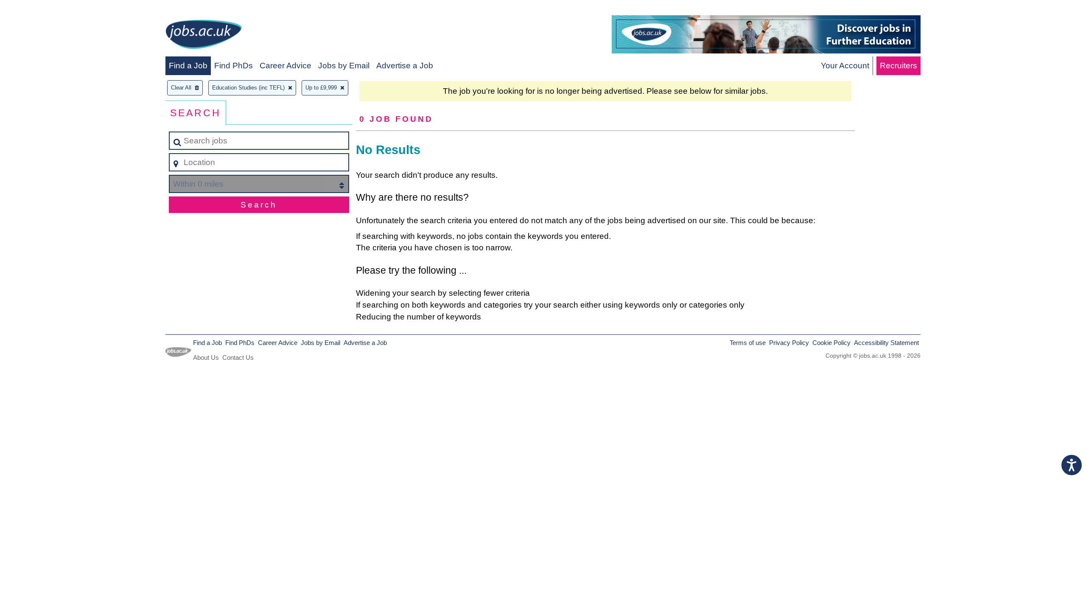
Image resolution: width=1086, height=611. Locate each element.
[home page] (203, 36)
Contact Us (238, 357)
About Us (206, 357)
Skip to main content (40, 9)
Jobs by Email (343, 65)
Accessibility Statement (886, 342)
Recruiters (898, 65)
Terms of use (748, 342)
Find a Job (188, 65)
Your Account (845, 65)
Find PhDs (233, 65)
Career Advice (285, 65)
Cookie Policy (831, 342)
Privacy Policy (789, 342)
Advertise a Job (404, 65)
